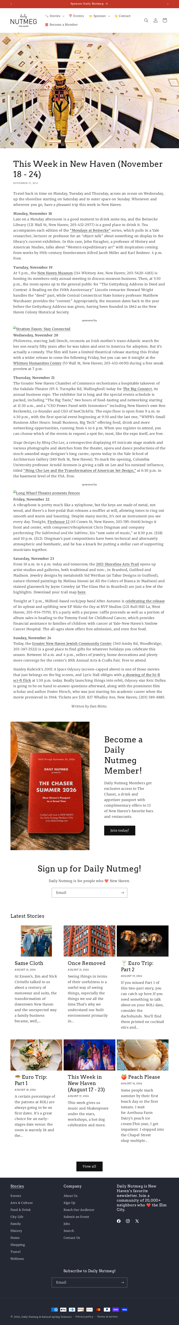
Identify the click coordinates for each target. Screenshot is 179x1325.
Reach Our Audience (79, 1210)
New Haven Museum (55, 273)
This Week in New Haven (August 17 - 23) (86, 1083)
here (81, 592)
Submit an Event (76, 1217)
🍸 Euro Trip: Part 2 (137, 966)
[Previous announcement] (11, 4)
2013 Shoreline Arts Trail (117, 564)
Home (15, 1238)
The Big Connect (137, 389)
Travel (15, 1252)
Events (15, 1196)
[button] (54, 16)
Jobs (67, 1224)
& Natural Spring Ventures (55, 1316)
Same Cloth (29, 963)
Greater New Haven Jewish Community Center (72, 643)
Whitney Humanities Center (37, 363)
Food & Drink (20, 1210)
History (16, 1231)
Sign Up (69, 1203)
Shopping (17, 1245)
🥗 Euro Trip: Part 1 (31, 1080)
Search (69, 1231)
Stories (17, 1186)
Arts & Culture (21, 1203)
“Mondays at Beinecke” (90, 230)
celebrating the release (145, 601)
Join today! (119, 830)
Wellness (17, 1259)
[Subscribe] (122, 893)
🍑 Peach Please (140, 1077)
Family (15, 1224)
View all (89, 1166)
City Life (16, 1217)
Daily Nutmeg (30, 1316)
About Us (71, 1196)
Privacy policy (84, 1316)
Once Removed (86, 963)
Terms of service (107, 1316)
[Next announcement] (168, 4)
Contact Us (72, 1238)
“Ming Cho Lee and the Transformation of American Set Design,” (79, 470)
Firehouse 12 (59, 522)
